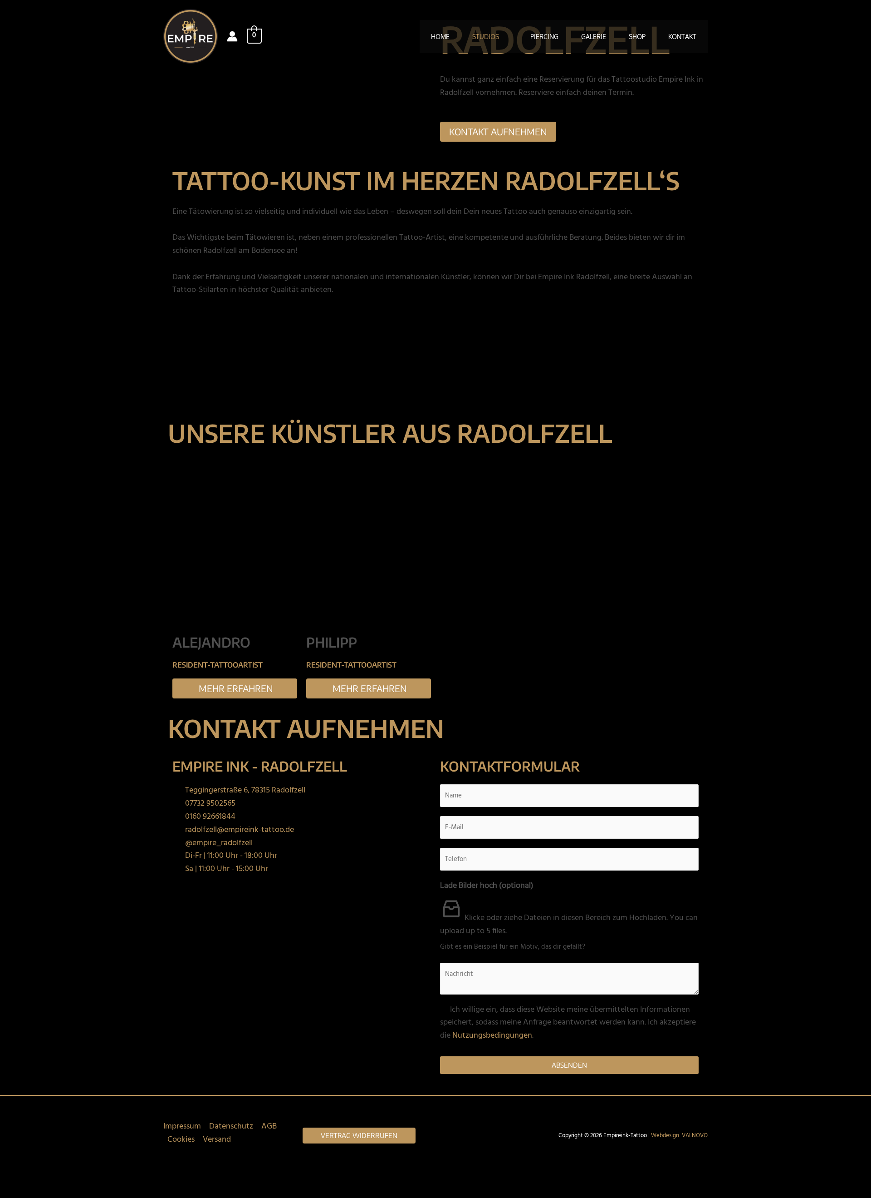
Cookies (181, 1139)
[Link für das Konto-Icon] (232, 36)
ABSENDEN (569, 1065)
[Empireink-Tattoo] (190, 36)
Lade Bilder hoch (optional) (486, 886)
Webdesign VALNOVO (679, 1135)
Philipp (331, 642)
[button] (503, 36)
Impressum (182, 1126)
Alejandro (211, 642)
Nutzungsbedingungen (492, 1035)
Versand (217, 1139)
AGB (269, 1126)
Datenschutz (231, 1126)
